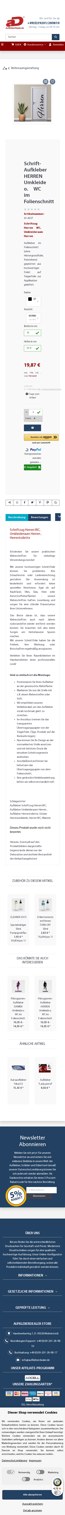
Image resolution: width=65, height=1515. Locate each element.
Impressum (35, 1460)
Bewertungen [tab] (39, 517)
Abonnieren (39, 1196)
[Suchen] (55, 37)
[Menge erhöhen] (34, 419)
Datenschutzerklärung (30, 1169)
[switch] (11, 1472)
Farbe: (27, 292)
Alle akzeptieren (32, 1495)
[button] (33, 301)
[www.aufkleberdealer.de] (15, 22)
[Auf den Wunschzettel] (52, 81)
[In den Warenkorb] (8, 74)
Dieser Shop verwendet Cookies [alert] (32, 1412)
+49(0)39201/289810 (43, 23)
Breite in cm (30, 326)
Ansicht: (28, 309)
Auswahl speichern (32, 1504)
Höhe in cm (30, 341)
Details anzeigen (32, 1510)
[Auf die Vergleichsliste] (45, 81)
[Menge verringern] (26, 412)
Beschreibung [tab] (16, 517)
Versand (33, 376)
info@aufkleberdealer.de (36, 1360)
